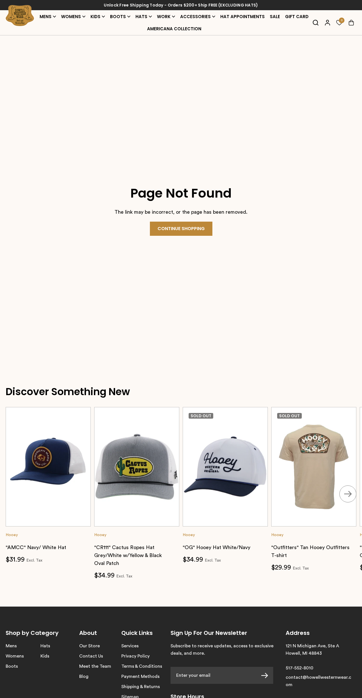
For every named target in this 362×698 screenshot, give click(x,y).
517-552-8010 (299, 668)
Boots (12, 666)
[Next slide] (347, 493)
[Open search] (315, 23)
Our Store (89, 646)
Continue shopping (181, 228)
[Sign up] (267, 675)
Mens (11, 646)
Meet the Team (95, 666)
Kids (44, 656)
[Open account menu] (327, 23)
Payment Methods (140, 676)
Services (130, 646)
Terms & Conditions (141, 666)
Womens (15, 656)
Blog (84, 676)
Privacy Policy (135, 656)
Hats (45, 646)
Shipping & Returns (140, 686)
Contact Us (91, 656)
